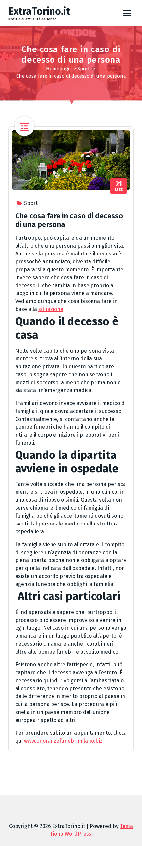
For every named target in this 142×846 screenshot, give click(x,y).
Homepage (58, 69)
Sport (83, 69)
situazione (50, 309)
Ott (119, 186)
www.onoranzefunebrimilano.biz (63, 741)
